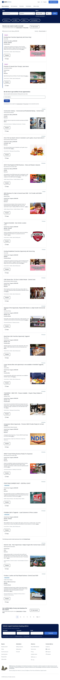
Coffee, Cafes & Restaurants (15, 51)
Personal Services (7, 438)
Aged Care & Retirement (16, 438)
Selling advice (18, 649)
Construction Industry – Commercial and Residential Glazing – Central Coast (24, 110)
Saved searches (4, 654)
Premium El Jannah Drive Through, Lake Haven (16, 66)
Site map (32, 659)
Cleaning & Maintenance (8, 593)
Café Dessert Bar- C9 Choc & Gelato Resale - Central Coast (19, 279)
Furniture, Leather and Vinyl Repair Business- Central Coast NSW (21, 575)
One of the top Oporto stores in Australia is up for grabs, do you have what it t (24, 138)
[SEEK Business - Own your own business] (6, 2)
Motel (5, 561)
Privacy (32, 651)
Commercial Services (8, 124)
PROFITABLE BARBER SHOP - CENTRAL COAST (17, 483)
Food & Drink (6, 51)
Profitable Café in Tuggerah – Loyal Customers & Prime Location (21, 512)
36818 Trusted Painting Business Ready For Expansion (18, 453)
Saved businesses (4, 651)
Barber (23, 498)
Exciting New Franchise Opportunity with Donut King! (17, 37)
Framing (23, 124)
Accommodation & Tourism (23, 560)
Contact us (48, 646)
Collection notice (34, 654)
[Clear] (44, 13)
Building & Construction (17, 124)
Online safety (3, 659)
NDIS (22, 179)
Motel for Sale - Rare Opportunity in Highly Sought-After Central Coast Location (24, 544)
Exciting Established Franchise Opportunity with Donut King (19, 251)
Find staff (18, 651)
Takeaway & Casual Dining (15, 151)
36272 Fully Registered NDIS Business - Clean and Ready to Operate (22, 165)
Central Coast (6, 70)
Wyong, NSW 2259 (13, 114)
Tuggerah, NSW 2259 (14, 198)
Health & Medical (17, 179)
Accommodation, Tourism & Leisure (10, 560)
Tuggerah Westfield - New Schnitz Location (15, 223)
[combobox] (10, 13)
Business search (4, 646)
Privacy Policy (26, 27)
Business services (16, 322)
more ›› (23, 49)
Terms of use (33, 649)
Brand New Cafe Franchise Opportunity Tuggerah (17, 336)
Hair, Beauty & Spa (17, 498)
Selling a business (19, 646)
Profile (2, 649)
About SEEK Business (35, 646)
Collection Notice (19, 27)
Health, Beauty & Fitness (8, 179)
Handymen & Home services (19, 593)
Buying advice (4, 656)
